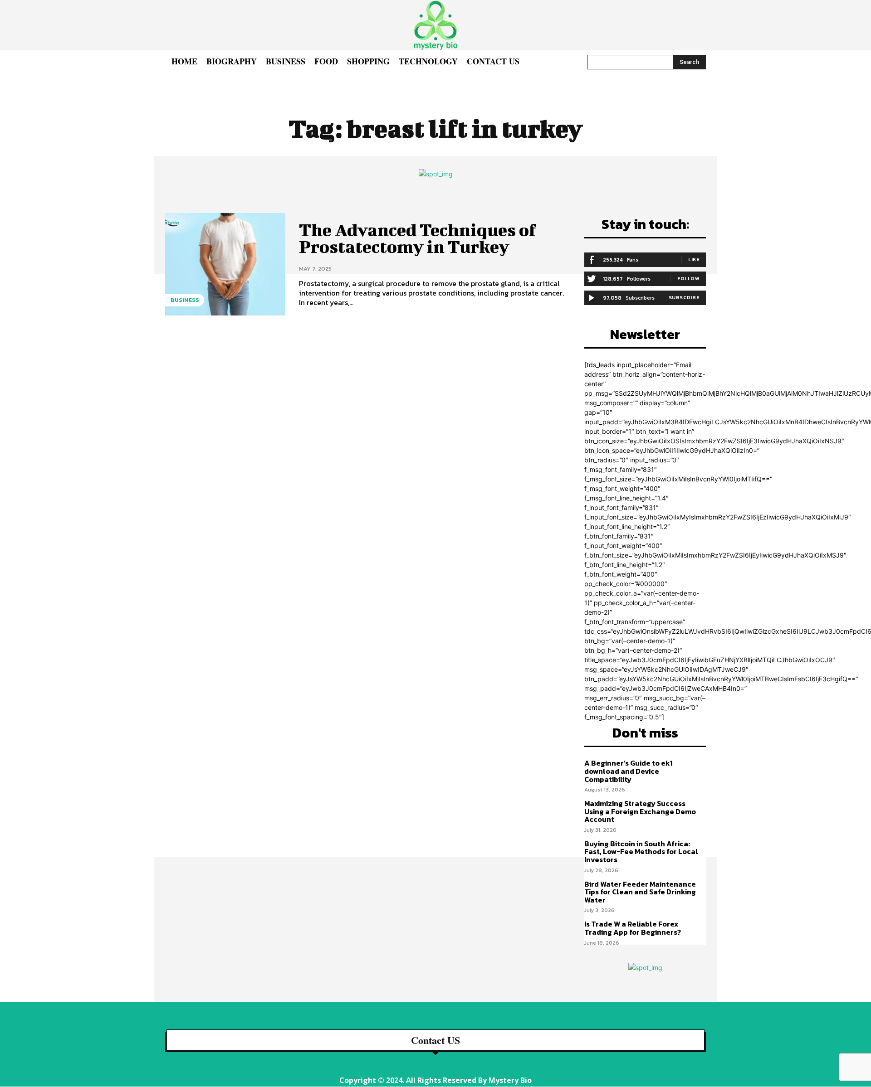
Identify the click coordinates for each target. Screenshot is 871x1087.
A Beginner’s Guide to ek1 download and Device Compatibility (628, 770)
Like (694, 259)
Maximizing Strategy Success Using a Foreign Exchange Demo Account (640, 811)
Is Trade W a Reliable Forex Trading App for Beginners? (632, 927)
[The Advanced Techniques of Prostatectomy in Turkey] (225, 264)
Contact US (435, 1040)
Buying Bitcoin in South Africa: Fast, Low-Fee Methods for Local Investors (641, 851)
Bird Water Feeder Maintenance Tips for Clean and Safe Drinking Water (640, 891)
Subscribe (684, 297)
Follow (688, 278)
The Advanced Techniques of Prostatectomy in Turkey (417, 238)
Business (185, 300)
